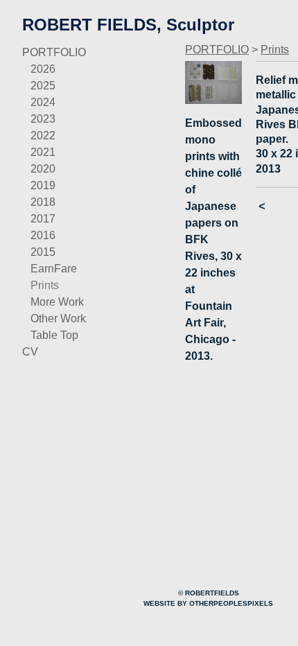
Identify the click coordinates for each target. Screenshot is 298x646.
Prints (44, 285)
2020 (42, 169)
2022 (42, 135)
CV (30, 352)
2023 (42, 119)
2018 (42, 202)
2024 (42, 102)
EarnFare (53, 268)
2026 (42, 69)
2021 (42, 152)
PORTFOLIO (54, 52)
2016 (42, 235)
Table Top (54, 335)
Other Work (58, 318)
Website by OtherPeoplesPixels (208, 603)
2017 (42, 219)
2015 (42, 252)
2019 (42, 185)
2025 (42, 85)
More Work (57, 302)
